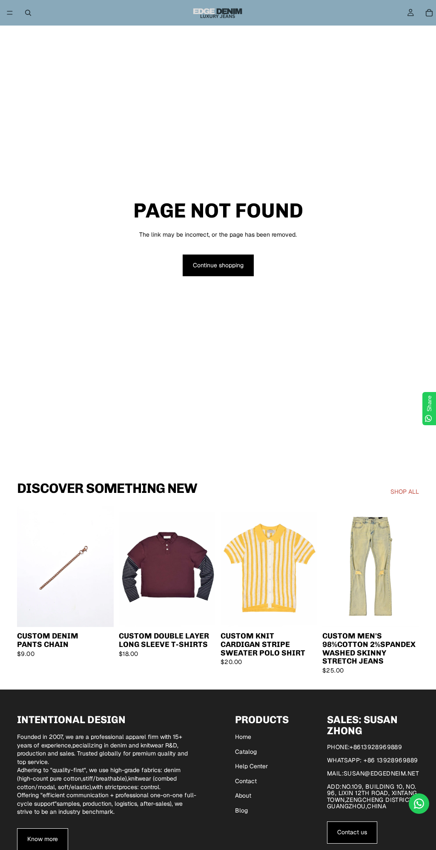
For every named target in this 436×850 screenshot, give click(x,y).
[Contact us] (419, 803)
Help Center (251, 766)
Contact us (352, 832)
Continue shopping (218, 265)
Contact (246, 781)
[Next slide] (104, 566)
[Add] (100, 613)
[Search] (28, 12)
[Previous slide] (26, 566)
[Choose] (202, 613)
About (243, 795)
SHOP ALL (404, 491)
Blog (241, 810)
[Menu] (10, 13)
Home (243, 737)
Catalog (246, 752)
